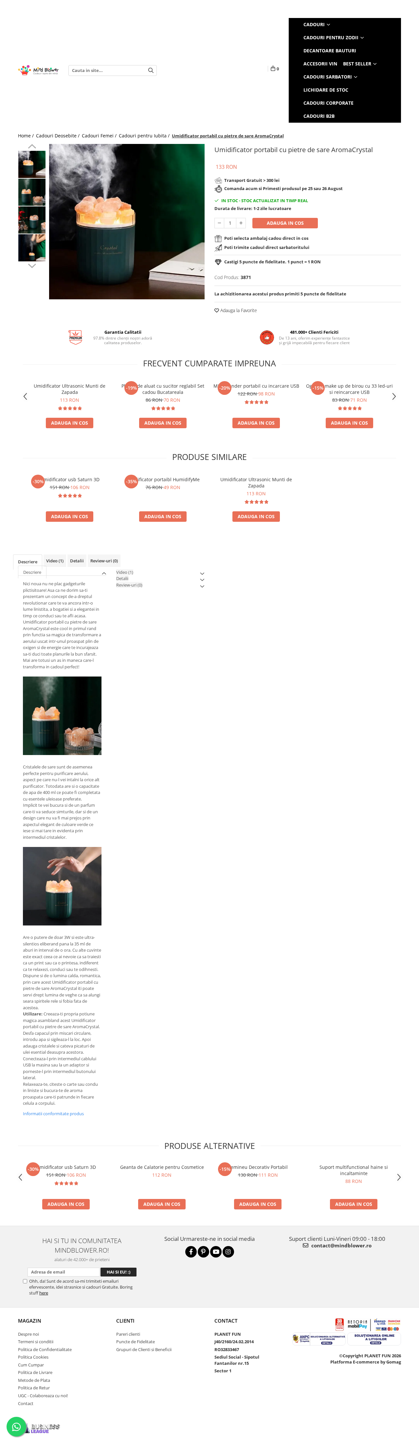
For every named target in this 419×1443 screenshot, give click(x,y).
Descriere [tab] (27, 562)
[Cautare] (151, 70)
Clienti (125, 1320)
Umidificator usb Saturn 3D (70, 479)
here (43, 1293)
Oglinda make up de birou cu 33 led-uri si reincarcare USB (349, 389)
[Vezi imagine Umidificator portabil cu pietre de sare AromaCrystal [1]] (32, 192)
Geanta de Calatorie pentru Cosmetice (162, 1167)
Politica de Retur (34, 1388)
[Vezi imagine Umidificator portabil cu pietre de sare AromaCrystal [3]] (32, 247)
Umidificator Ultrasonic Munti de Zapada (69, 389)
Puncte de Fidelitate (135, 1342)
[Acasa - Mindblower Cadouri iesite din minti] (38, 70)
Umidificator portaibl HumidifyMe (163, 479)
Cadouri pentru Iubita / (145, 135)
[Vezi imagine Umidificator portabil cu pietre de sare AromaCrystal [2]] (32, 220)
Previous (32, 147)
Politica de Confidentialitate (45, 1349)
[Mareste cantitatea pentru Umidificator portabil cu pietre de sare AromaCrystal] (241, 223)
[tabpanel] (127, 221)
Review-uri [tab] (104, 561)
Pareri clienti (128, 1334)
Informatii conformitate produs (53, 1114)
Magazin (29, 1320)
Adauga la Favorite (238, 310)
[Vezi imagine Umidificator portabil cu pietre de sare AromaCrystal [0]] (32, 164)
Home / (26, 135)
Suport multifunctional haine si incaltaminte (353, 1170)
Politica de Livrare (35, 1372)
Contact (25, 1403)
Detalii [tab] (77, 561)
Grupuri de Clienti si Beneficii (144, 1349)
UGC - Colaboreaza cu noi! (43, 1396)
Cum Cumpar (31, 1365)
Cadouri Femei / (100, 135)
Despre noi (28, 1334)
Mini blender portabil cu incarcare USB (256, 386)
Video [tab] (55, 561)
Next (32, 265)
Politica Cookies (33, 1357)
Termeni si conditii (35, 1342)
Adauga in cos (285, 223)
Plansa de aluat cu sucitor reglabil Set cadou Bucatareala (162, 389)
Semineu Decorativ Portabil (258, 1167)
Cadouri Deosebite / (58, 135)
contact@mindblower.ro (341, 1245)
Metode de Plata (34, 1380)
